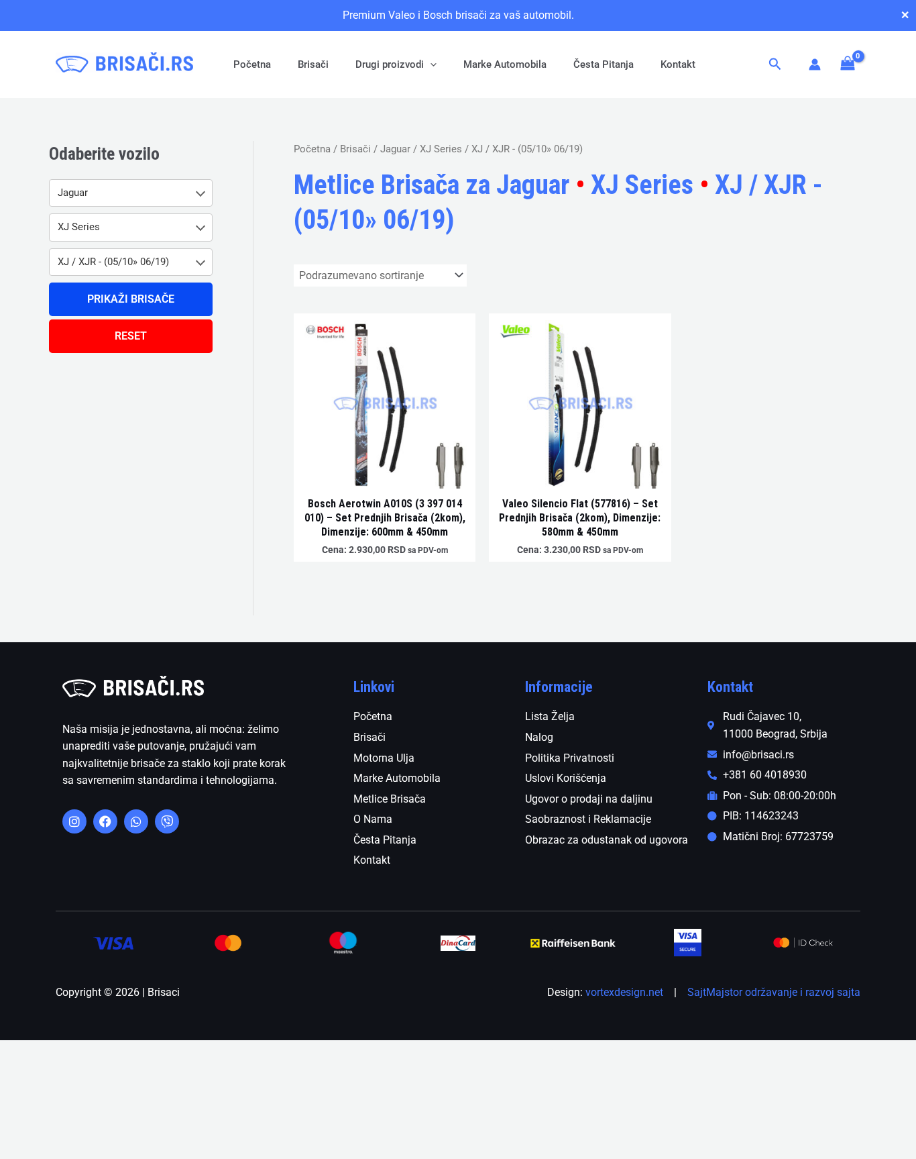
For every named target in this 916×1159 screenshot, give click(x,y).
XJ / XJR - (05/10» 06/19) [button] (113, 262)
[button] (430, 64)
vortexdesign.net (624, 992)
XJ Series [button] (79, 227)
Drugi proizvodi (389, 64)
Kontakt (678, 64)
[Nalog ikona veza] (815, 64)
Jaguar (395, 149)
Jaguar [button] (73, 193)
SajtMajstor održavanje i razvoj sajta (773, 992)
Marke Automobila (505, 64)
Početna (252, 64)
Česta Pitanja (603, 64)
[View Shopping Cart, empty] (847, 64)
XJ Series (441, 149)
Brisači (313, 64)
